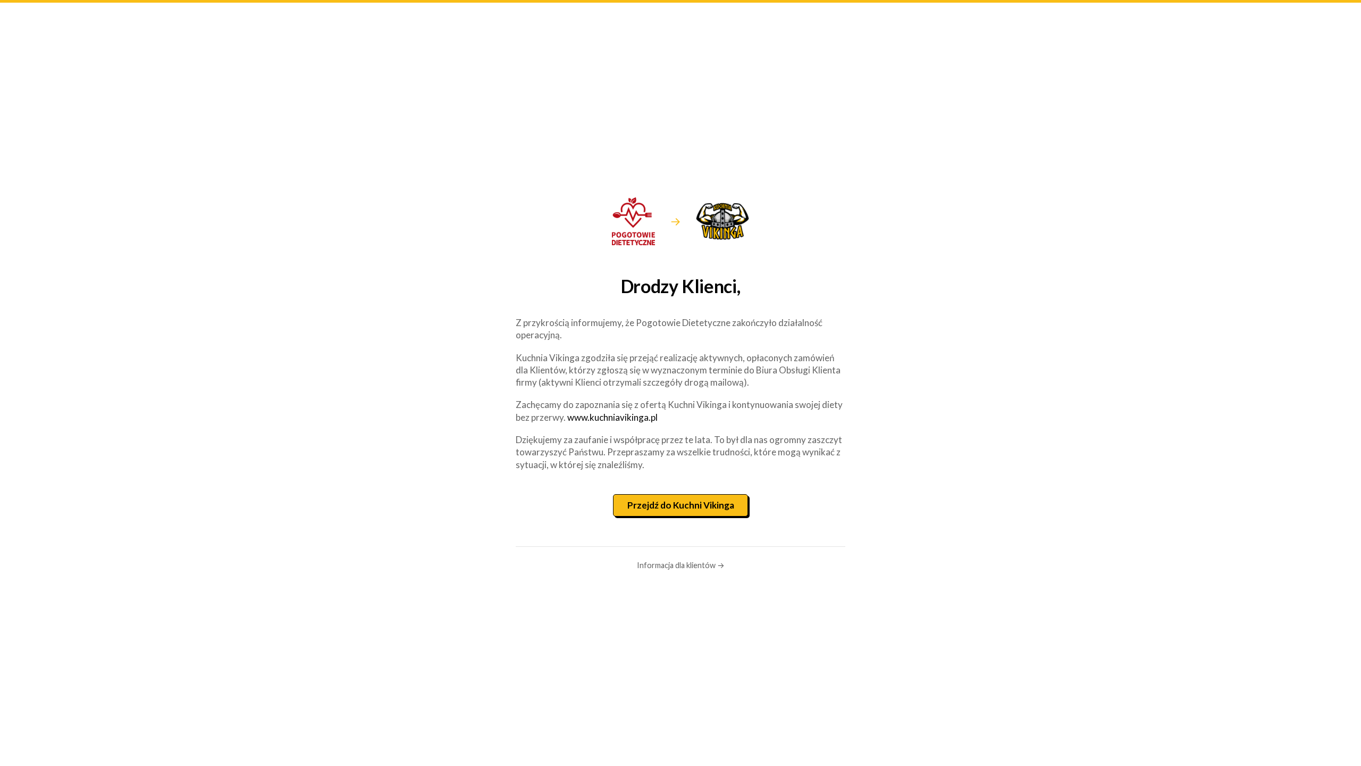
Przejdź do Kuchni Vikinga (680, 505)
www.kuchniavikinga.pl (612, 417)
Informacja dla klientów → (681, 565)
